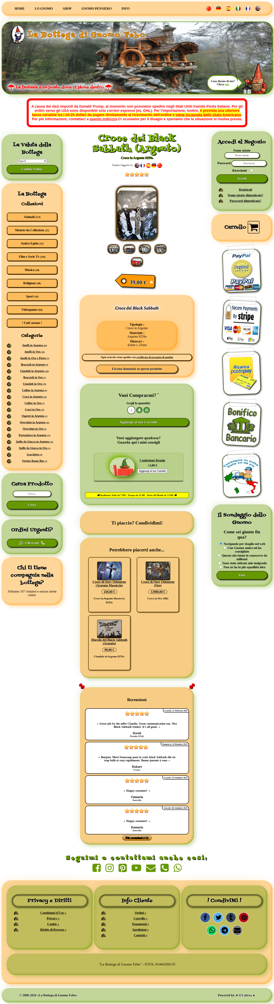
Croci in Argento (34, 396)
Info (126, 8)
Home (20, 8)
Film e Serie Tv (32, 256)
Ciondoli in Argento (34, 371)
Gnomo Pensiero (96, 8)
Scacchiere (34, 454)
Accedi (242, 178)
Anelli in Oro (34, 351)
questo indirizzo (103, 119)
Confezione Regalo (152, 460)
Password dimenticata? (245, 201)
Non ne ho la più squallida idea (244, 567)
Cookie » (53, 924)
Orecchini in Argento (34, 422)
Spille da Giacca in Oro (34, 448)
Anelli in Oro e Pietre (34, 358)
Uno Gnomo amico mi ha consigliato (244, 549)
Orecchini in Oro (34, 428)
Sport (32, 296)
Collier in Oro (34, 403)
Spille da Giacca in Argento (34, 441)
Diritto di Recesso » (53, 929)
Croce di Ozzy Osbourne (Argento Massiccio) (109, 583)
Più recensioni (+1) (137, 837)
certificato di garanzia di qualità (154, 357)
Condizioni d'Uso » (53, 912)
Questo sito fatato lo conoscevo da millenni (244, 557)
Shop (67, 8)
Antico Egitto (32, 243)
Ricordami (239, 170)
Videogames (32, 309)
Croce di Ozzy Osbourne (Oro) (158, 583)
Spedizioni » (140, 929)
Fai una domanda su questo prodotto (137, 369)
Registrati (245, 189)
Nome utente (242, 150)
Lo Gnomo (44, 8)
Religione (32, 283)
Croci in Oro (34, 409)
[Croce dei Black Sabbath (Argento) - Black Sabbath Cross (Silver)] (137, 239)
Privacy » (53, 918)
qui (227, 84)
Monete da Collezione (32, 230)
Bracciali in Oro (34, 377)
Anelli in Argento (34, 345)
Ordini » (140, 912)
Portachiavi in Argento (34, 435)
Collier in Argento (34, 390)
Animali (32, 217)
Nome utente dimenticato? (245, 195)
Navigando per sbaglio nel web (244, 544)
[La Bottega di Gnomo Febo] (18, 35)
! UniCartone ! (32, 323)
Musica (32, 270)
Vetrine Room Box (34, 460)
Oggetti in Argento (34, 415)
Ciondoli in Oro (34, 383)
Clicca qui (32, 543)
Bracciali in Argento (34, 364)
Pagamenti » (140, 924)
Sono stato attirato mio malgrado (244, 563)
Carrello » (140, 918)
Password (224, 163)
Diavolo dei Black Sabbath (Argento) (109, 641)
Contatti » (140, 935)
